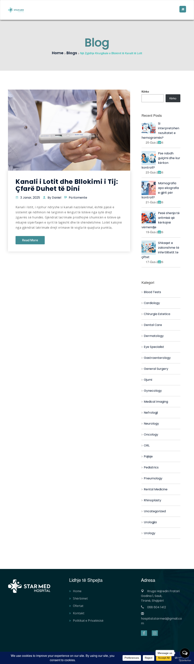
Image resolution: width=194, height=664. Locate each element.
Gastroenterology (157, 358)
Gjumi (148, 380)
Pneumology (153, 478)
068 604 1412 (156, 607)
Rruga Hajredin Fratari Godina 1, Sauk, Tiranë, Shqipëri (160, 596)
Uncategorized (155, 511)
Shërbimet (80, 598)
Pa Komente (78, 197)
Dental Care (153, 325)
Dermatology (154, 336)
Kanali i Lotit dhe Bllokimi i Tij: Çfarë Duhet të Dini (67, 185)
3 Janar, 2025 (30, 197)
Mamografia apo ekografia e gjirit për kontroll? (160, 190)
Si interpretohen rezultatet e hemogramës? (160, 130)
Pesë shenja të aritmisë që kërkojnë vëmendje (161, 220)
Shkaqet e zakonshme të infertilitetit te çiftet (160, 250)
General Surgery (156, 369)
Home (77, 591)
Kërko (145, 91)
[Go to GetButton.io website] (185, 660)
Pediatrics (151, 467)
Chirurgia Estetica (157, 314)
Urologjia (150, 522)
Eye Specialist (154, 347)
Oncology (151, 434)
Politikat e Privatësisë (88, 620)
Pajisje (148, 456)
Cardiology (152, 303)
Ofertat (78, 606)
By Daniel (54, 197)
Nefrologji (151, 412)
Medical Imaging (156, 401)
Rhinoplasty (152, 500)
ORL (146, 445)
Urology (149, 533)
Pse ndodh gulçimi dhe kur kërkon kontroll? (161, 160)
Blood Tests (152, 292)
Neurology (151, 423)
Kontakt (78, 613)
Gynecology (153, 390)
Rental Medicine (155, 489)
